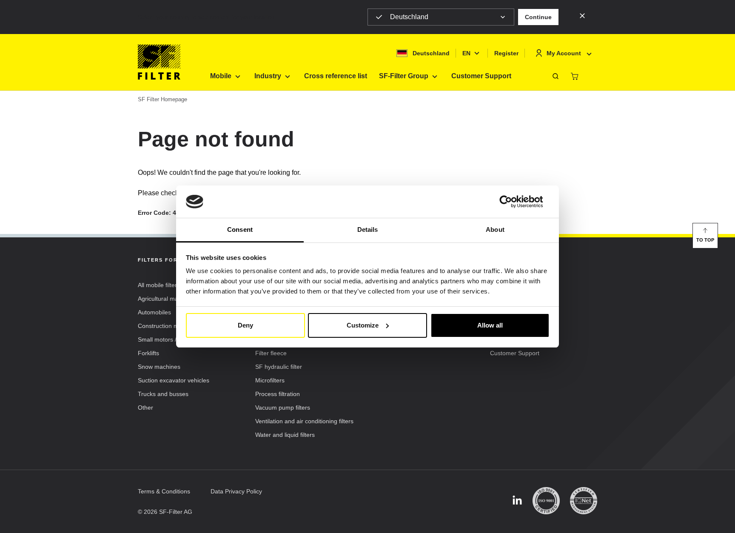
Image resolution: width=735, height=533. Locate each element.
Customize (363, 325)
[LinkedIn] (517, 501)
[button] (538, 17)
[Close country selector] (582, 15)
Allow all (490, 325)
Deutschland (409, 16)
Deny (245, 325)
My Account (564, 53)
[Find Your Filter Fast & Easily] (555, 76)
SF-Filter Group (403, 76)
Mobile (220, 76)
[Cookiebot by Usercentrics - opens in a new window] (512, 201)
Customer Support (481, 76)
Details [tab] (367, 229)
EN (466, 53)
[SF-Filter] (159, 62)
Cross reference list (335, 76)
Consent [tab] (240, 229)
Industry (267, 76)
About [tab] (495, 229)
